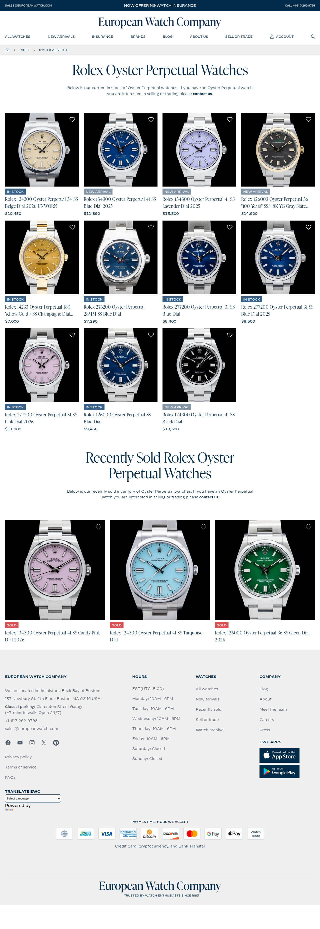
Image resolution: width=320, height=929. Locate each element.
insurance (102, 36)
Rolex (25, 50)
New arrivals (207, 699)
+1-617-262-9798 (21, 721)
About (266, 699)
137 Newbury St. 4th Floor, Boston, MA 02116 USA (52, 699)
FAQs (10, 777)
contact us (202, 94)
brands (138, 36)
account (285, 36)
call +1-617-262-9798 (300, 5)
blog (167, 36)
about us (199, 36)
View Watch (42, 150)
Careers (267, 720)
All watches (207, 689)
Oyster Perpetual (54, 50)
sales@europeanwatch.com (28, 5)
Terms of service (20, 767)
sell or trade (238, 36)
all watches (17, 36)
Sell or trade (207, 720)
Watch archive (210, 730)
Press (265, 730)
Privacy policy (18, 757)
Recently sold (209, 709)
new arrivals (61, 36)
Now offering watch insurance (160, 6)
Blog (264, 689)
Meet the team (273, 709)
